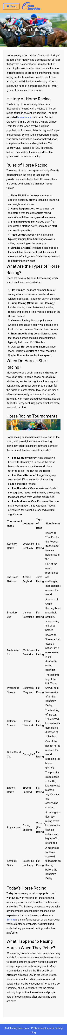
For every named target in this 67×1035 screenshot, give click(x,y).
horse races (24, 117)
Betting (11, 919)
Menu (13, 6)
